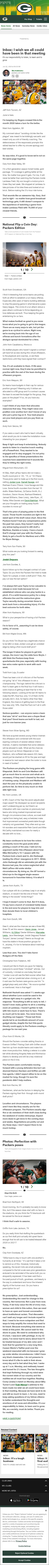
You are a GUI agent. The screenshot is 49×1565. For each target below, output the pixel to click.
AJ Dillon (16, 932)
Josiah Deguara (10, 559)
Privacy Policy (21, 1541)
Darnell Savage (27, 482)
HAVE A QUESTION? (12, 1418)
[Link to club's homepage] (5, 18)
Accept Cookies (24, 1560)
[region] (24, 1536)
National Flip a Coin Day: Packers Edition (20, 226)
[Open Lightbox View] (24, 261)
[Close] (46, 1510)
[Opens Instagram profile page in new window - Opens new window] (17, 76)
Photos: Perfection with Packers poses (19, 1143)
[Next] (31, 269)
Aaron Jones (30, 929)
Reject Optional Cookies (24, 1553)
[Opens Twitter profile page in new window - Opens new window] (13, 76)
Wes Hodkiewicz (17, 71)
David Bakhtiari (31, 500)
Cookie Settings (24, 1546)
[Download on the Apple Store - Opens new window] (15, 1500)
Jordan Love (14, 482)
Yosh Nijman (21, 1384)
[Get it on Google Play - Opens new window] (33, 1501)
